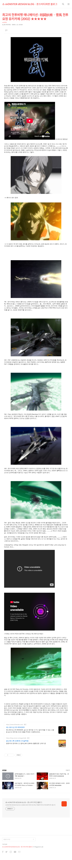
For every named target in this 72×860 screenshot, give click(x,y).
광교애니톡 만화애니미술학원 (17, 741)
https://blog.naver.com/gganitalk (16, 738)
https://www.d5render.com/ (14, 724)
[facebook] (2, 852)
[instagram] (11, 852)
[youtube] (15, 852)
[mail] (19, 852)
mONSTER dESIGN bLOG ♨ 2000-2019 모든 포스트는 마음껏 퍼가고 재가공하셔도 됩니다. (30, 805)
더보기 (68, 770)
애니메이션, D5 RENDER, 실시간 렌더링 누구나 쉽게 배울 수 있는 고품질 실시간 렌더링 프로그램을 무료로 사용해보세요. (30, 731)
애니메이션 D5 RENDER (15, 727)
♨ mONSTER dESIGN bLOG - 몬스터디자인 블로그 (29, 4)
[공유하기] (10, 755)
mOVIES (4, 22)
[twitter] (6, 852)
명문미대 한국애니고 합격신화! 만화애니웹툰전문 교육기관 (26, 743)
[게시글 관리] (12, 755)
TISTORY (4, 844)
